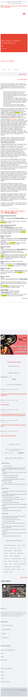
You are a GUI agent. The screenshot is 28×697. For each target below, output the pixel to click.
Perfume (18, 569)
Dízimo (18, 545)
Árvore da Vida (7, 569)
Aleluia (24, 558)
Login (10, 3)
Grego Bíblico (24, 79)
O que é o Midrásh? (5, 404)
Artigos (4, 633)
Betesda (6, 571)
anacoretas (14, 119)
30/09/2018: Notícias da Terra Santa (11, 502)
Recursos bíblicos (7, 629)
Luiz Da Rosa (22, 690)
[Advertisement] (14, 23)
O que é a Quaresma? (8, 482)
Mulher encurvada (17, 550)
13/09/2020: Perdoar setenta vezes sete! (12, 536)
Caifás (10, 563)
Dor (23, 569)
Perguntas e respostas (8, 625)
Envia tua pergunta (17, 3)
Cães (15, 548)
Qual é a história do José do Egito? (8, 435)
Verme (10, 571)
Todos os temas (23, 577)
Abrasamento (21, 553)
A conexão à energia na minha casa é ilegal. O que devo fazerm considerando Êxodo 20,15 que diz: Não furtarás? (13, 414)
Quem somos (6, 637)
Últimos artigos (5, 513)
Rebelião (6, 563)
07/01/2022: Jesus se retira (9, 521)
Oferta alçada (16, 561)
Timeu (11, 548)
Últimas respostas (6, 463)
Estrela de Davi (13, 553)
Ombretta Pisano (22, 74)
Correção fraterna (8, 550)
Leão (19, 548)
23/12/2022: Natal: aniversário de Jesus (11, 519)
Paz (21, 561)
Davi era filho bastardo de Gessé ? (10, 477)
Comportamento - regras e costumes (12, 566)
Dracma (23, 545)
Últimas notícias (5, 488)
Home (2, 46)
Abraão (13, 569)
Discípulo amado (22, 563)
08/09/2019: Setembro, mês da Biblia (11, 497)
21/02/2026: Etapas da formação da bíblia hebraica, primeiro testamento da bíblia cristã (14, 517)
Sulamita (6, 555)
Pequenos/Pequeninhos (16, 558)
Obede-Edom (17, 555)
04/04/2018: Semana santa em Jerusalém (12, 510)
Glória (5, 561)
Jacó (25, 561)
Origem (11, 555)
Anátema (6, 553)
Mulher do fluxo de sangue (10, 545)
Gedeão (10, 561)
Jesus (18, 79)
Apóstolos (6, 548)
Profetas (15, 563)
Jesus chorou (7, 558)
